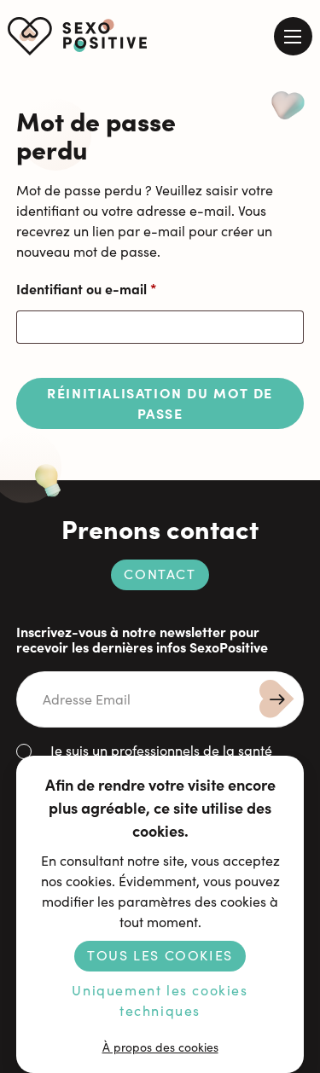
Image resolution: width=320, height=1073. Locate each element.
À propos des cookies (160, 1047)
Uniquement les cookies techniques (159, 1000)
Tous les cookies (160, 955)
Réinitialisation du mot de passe (160, 402)
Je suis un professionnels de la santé (161, 750)
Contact (159, 574)
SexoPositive (78, 36)
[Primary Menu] (293, 36)
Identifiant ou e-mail (123, 288)
